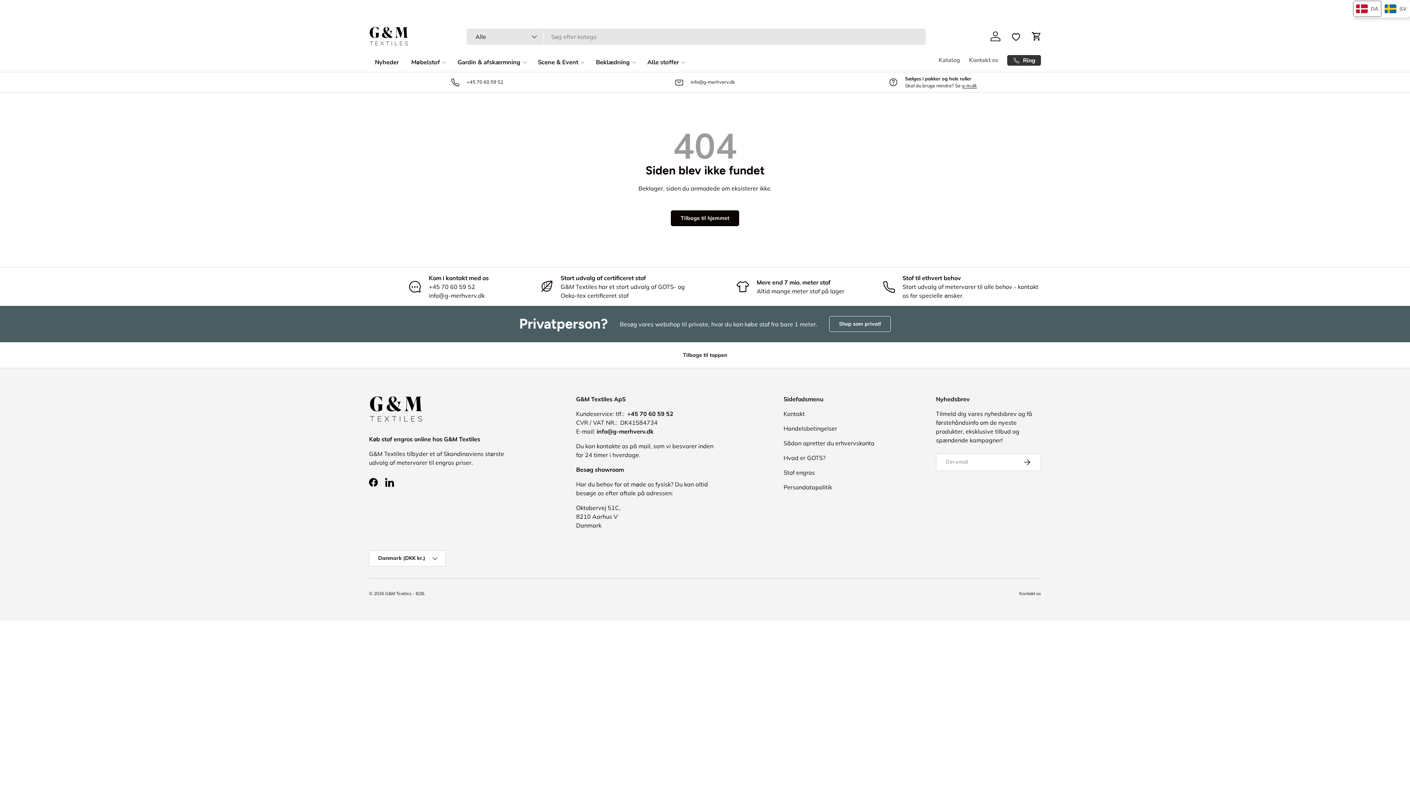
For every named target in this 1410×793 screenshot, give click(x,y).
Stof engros (799, 472)
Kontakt (794, 413)
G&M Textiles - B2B (404, 593)
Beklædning (613, 62)
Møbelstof (425, 62)
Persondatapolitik (808, 487)
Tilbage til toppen (705, 355)
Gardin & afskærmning (489, 62)
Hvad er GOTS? (804, 457)
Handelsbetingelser (810, 428)
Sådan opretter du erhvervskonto (829, 443)
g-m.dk (969, 85)
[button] (1036, 36)
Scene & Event (558, 62)
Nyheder (387, 62)
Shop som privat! (860, 324)
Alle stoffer (663, 62)
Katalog (949, 60)
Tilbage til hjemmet (705, 218)
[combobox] (696, 37)
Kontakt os (983, 60)
